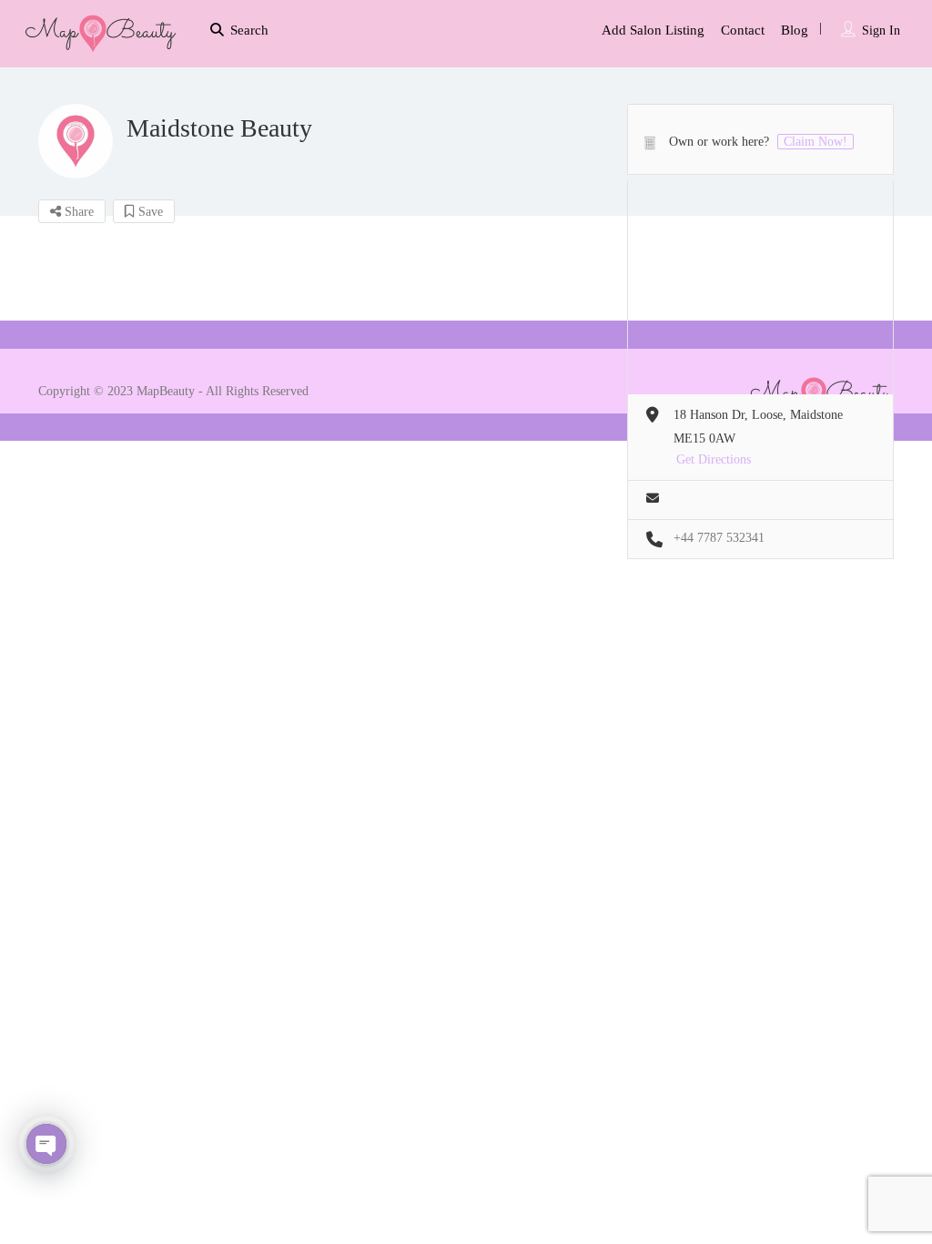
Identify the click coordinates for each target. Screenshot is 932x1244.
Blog (794, 30)
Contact (743, 30)
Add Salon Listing (653, 30)
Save (149, 212)
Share (77, 212)
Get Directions (713, 459)
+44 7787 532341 (719, 538)
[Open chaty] (46, 1144)
